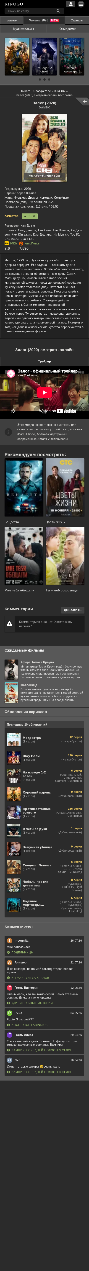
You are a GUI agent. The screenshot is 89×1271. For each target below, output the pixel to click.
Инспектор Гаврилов (29, 1025)
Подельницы (22, 952)
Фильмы (20, 197)
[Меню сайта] (81, 4)
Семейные (61, 197)
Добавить (73, 610)
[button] (40, 79)
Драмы (33, 197)
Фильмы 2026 (38, 20)
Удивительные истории (32, 1003)
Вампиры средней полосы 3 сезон (42, 1050)
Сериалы (77, 20)
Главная (11, 20)
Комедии (46, 197)
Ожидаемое (68, 29)
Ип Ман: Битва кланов (30, 977)
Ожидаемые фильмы (24, 650)
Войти (70, 4)
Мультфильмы (23, 29)
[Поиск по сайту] (58, 11)
